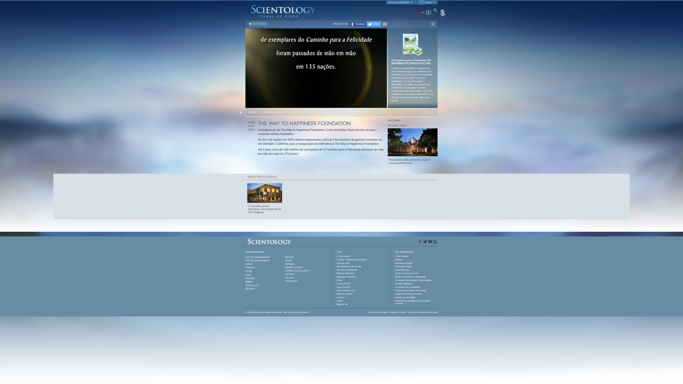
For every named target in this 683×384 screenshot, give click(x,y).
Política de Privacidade (378, 312)
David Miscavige (402, 270)
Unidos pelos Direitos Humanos (408, 294)
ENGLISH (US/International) (257, 257)
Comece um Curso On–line (406, 273)
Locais (339, 301)
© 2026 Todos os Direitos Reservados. (277, 312)
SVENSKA (289, 264)
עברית (248, 271)
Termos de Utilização (417, 312)
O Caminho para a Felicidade (407, 287)
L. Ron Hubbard (343, 256)
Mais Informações (344, 294)
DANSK (248, 264)
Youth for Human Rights (405, 297)
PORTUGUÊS (291, 281)
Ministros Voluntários (345, 273)
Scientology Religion (403, 266)
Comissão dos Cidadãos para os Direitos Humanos (412, 302)
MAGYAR (289, 257)
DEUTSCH (250, 289)
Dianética (399, 259)
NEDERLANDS (252, 285)
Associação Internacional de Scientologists (413, 280)
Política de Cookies (398, 312)
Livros (339, 280)
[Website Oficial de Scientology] (443, 13)
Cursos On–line (343, 283)
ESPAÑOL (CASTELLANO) (297, 271)
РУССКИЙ (250, 278)
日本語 (248, 275)
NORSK (288, 260)
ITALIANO (289, 278)
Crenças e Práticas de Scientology (352, 259)
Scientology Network (404, 263)
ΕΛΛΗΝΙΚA (290, 274)
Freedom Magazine (403, 283)
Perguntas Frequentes (346, 277)
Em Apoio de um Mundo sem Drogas (410, 290)
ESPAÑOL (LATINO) (294, 267)
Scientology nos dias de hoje (349, 266)
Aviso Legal (433, 312)
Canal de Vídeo (343, 263)
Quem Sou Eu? (343, 287)
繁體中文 (249, 282)
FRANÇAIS (250, 267)
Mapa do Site (342, 304)
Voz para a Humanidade (347, 270)
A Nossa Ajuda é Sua (346, 290)
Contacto (341, 297)
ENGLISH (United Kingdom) (257, 260)
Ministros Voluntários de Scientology (410, 277)
